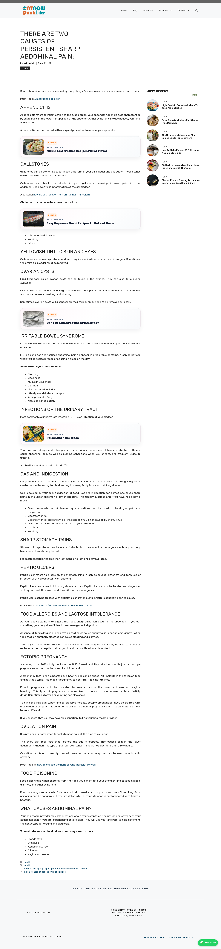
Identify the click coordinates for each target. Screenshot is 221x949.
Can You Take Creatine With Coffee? (73, 323)
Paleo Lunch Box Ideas (63, 438)
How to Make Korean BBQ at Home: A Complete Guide (181, 151)
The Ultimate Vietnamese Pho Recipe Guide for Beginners (178, 136)
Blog (135, 10)
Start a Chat (210, 942)
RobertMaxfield (27, 63)
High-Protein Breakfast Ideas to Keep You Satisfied (180, 106)
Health (25, 68)
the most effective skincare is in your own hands (63, 605)
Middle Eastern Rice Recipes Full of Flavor (77, 151)
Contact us (183, 10)
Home (123, 10)
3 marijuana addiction (47, 98)
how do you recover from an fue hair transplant (61, 194)
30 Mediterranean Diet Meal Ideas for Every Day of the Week (180, 166)
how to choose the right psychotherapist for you (66, 764)
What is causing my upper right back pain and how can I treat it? (56, 868)
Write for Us (165, 10)
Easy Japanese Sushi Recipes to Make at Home (80, 223)
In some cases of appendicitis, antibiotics (45, 871)
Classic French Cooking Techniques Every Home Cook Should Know (181, 181)
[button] (196, 10)
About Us (148, 10)
